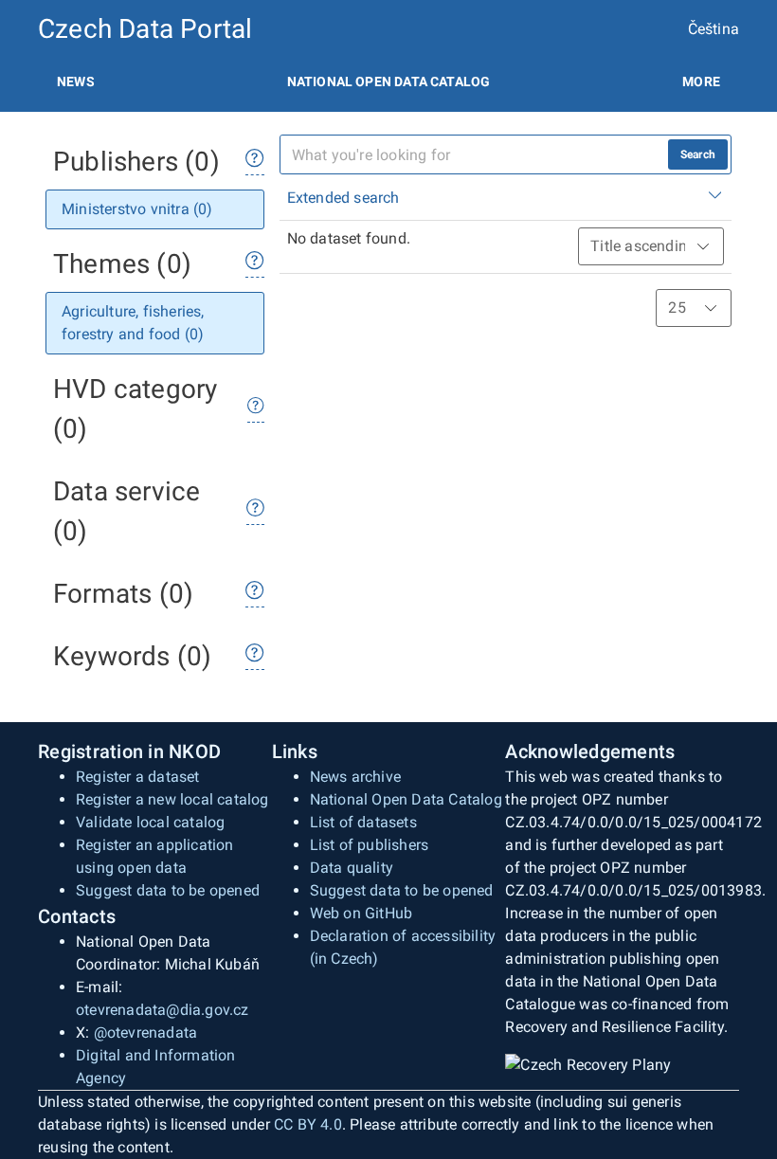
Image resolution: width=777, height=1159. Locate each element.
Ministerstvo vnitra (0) (137, 209)
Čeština (713, 29)
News (76, 81)
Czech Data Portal (145, 29)
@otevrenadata (146, 1032)
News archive (355, 777)
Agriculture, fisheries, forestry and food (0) (133, 322)
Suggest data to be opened (168, 890)
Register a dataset (138, 777)
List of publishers (369, 845)
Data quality (351, 868)
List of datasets (363, 822)
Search (697, 154)
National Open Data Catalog (406, 799)
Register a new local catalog (172, 799)
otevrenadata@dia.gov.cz (162, 1010)
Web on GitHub (361, 913)
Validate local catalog (150, 822)
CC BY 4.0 (308, 1124)
